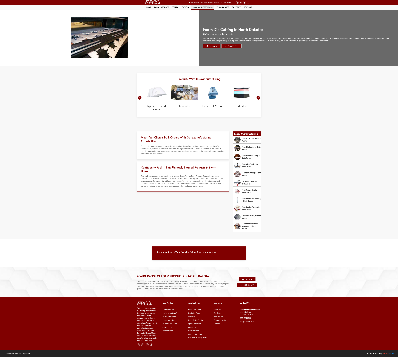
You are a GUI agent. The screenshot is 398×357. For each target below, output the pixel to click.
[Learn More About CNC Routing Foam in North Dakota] (247, 182)
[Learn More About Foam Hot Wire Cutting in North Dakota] (247, 157)
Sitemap (217, 324)
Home (148, 7)
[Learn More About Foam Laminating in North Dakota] (247, 174)
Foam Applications (180, 7)
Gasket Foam (193, 327)
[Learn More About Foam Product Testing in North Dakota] (247, 208)
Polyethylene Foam (170, 320)
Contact (248, 7)
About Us (217, 310)
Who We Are (218, 317)
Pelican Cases (222, 7)
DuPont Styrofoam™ (170, 313)
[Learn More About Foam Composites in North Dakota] (247, 191)
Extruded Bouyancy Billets (197, 338)
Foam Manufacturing (202, 7)
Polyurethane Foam (170, 324)
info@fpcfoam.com (247, 322)
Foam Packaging (194, 310)
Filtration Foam (193, 331)
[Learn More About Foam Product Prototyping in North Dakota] (247, 200)
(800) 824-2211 (228, 2)
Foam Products (161, 7)
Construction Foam (195, 334)
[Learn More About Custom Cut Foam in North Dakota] (247, 139)
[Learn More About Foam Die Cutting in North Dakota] (247, 148)
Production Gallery (220, 320)
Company (236, 7)
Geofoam (191, 317)
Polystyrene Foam (169, 317)
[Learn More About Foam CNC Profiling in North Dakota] (247, 165)
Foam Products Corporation (250, 310)
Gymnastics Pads (194, 324)
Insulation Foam (194, 313)
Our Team (217, 313)
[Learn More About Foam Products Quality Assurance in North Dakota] (247, 226)
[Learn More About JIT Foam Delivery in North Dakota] (247, 217)
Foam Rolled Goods (195, 320)
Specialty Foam (168, 327)
